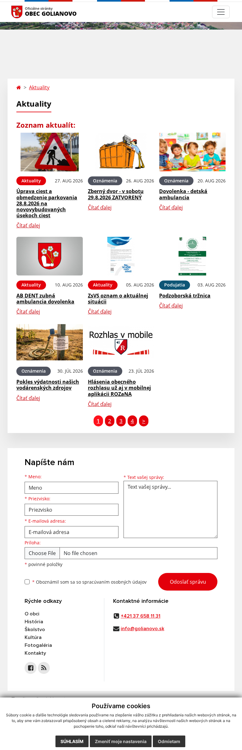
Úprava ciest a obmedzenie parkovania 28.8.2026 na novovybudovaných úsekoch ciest (46, 203)
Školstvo (35, 629)
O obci (32, 613)
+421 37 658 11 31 (140, 616)
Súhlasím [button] (72, 741)
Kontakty (35, 653)
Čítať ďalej (28, 225)
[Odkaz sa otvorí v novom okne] (31, 668)
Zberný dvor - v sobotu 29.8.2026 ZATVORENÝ (116, 194)
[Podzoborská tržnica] (192, 256)
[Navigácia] (221, 12)
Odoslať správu (188, 581)
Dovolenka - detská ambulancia (183, 194)
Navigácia (26, 12)
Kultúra (33, 637)
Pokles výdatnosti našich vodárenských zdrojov (47, 384)
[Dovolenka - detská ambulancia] (192, 152)
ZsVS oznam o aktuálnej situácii (118, 298)
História (34, 621)
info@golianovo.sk (142, 628)
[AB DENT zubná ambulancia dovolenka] (49, 256)
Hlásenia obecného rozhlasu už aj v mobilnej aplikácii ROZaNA (119, 387)
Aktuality (39, 87)
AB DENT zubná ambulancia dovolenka (45, 298)
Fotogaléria (38, 645)
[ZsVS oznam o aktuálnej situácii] (121, 256)
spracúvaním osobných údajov (114, 582)
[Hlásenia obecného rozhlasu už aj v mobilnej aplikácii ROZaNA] (121, 342)
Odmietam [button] (169, 741)
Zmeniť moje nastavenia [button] (121, 741)
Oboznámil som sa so (89, 582)
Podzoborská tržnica (184, 295)
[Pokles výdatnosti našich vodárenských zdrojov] (49, 342)
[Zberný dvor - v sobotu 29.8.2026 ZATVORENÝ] (121, 152)
